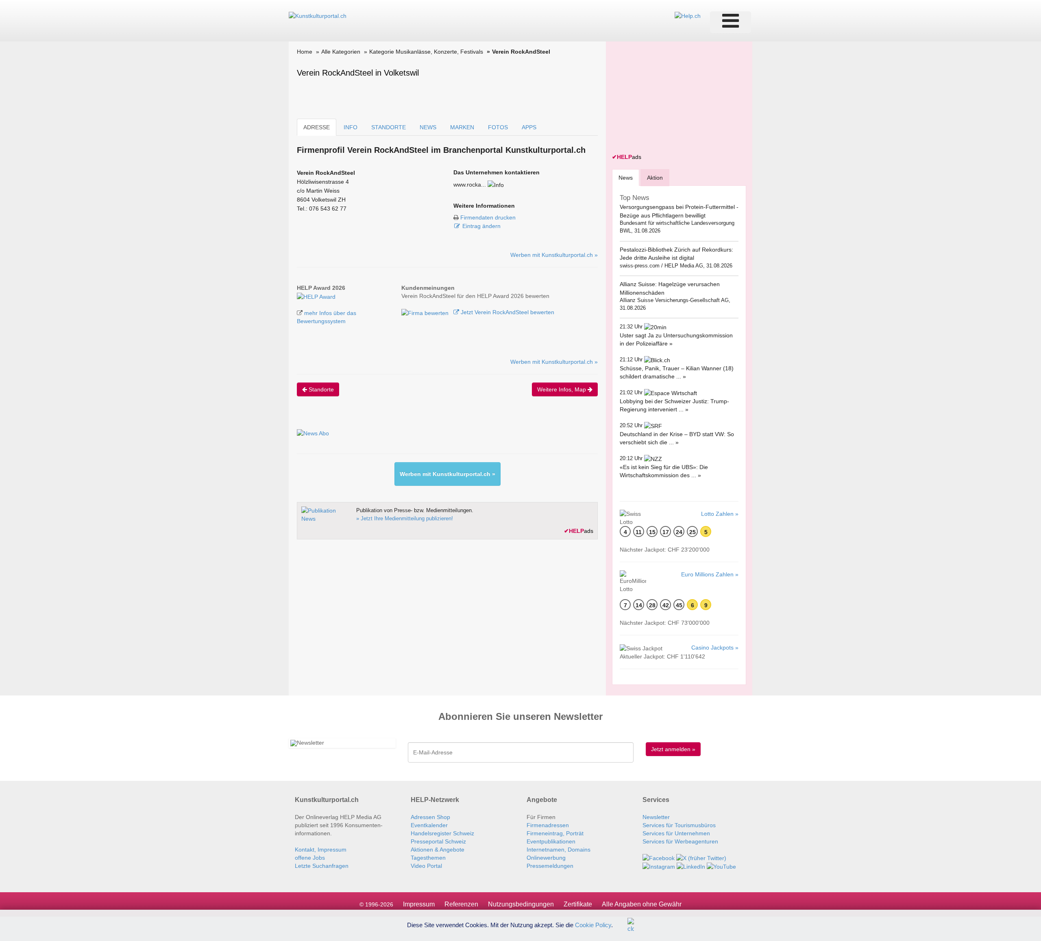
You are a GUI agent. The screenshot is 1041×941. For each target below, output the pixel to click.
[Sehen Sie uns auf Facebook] (658, 857)
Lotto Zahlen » (719, 514)
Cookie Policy (593, 924)
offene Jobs (310, 857)
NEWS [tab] (428, 127)
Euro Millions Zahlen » (709, 574)
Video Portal (426, 866)
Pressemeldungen (550, 866)
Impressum (419, 904)
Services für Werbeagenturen (680, 841)
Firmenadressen (548, 825)
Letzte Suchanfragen (321, 866)
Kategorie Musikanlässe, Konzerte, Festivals (426, 51)
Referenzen (461, 904)
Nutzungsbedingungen (521, 904)
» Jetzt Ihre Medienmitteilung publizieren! (404, 518)
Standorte (320, 389)
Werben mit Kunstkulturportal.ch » (554, 255)
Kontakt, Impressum (320, 849)
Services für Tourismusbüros (679, 825)
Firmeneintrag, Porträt (555, 833)
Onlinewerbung (546, 857)
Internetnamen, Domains (558, 849)
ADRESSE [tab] (316, 127)
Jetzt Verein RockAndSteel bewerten (506, 312)
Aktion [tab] (655, 177)
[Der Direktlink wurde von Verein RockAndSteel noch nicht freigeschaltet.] (496, 184)
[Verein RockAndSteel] (316, 296)
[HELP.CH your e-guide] (688, 15)
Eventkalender (429, 825)
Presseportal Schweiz (438, 841)
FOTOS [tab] (498, 127)
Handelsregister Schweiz (442, 833)
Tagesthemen (428, 857)
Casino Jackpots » (714, 647)
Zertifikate (578, 904)
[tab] (625, 177)
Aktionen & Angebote (437, 849)
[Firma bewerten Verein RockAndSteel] (425, 312)
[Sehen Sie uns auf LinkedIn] (691, 866)
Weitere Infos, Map (562, 389)
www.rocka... (469, 184)
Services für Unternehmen (676, 833)
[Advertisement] (673, 98)
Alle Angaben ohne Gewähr (642, 904)
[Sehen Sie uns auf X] (701, 857)
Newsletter (656, 817)
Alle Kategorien (340, 51)
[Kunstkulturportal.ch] (317, 15)
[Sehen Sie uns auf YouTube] (721, 866)
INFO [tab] (350, 127)
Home (304, 51)
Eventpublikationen (551, 841)
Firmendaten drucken (488, 217)
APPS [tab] (529, 127)
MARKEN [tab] (462, 127)
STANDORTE (388, 127)
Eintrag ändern (481, 226)
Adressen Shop (430, 817)
